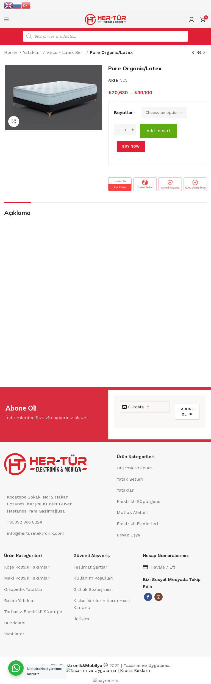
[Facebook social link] (148, 597)
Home (11, 52)
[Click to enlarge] (13, 121)
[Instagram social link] (158, 597)
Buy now (131, 146)
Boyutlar (123, 112)
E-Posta (138, 406)
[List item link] (162, 468)
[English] (8, 5)
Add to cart (158, 130)
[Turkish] (26, 5)
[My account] (191, 19)
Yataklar (32, 52)
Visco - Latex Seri (65, 52)
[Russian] (17, 5)
